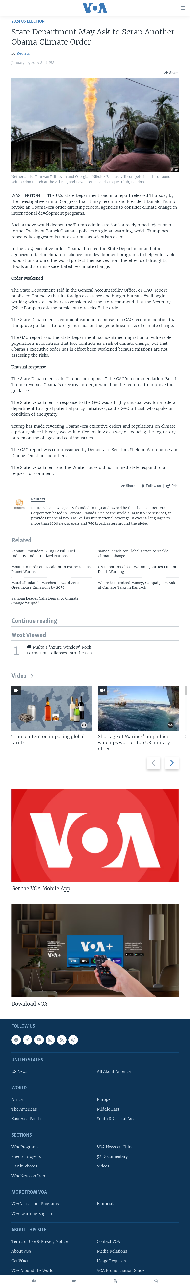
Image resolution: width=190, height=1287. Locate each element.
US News (19, 1071)
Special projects (26, 1156)
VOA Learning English (31, 1213)
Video (18, 676)
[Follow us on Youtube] (39, 1039)
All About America (114, 1071)
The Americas (24, 1109)
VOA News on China (115, 1147)
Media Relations (112, 1251)
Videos (103, 1166)
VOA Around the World (32, 1270)
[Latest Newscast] (33, 1281)
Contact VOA (108, 1241)
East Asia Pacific (26, 1118)
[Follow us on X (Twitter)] (27, 1039)
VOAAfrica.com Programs (35, 1203)
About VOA (21, 1251)
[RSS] (61, 1039)
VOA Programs (25, 1147)
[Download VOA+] (95, 950)
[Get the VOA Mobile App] (95, 835)
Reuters (23, 53)
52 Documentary (112, 1156)
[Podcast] (73, 1039)
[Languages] (115, 1281)
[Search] (156, 1281)
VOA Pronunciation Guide (120, 1270)
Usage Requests (111, 1260)
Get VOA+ (20, 1260)
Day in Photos (24, 1166)
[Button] (171, 73)
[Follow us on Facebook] (16, 1039)
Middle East (108, 1109)
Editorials (106, 1203)
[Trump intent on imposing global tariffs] (51, 708)
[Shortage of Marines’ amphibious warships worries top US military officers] (138, 708)
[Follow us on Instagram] (50, 1039)
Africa (17, 1099)
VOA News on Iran (28, 1175)
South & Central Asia (116, 1118)
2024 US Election (28, 21)
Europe (103, 1099)
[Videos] (74, 1281)
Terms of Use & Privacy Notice (39, 1241)
